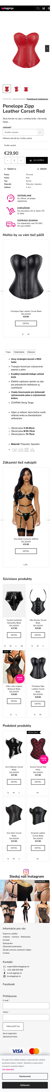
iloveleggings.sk (14, 976)
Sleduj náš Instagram (26, 876)
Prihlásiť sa (13, 1026)
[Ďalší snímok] (47, 48)
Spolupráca (7, 943)
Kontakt (6, 940)
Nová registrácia (10, 1033)
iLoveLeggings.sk (14, 973)
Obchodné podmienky (12, 946)
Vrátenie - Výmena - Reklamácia (16, 937)
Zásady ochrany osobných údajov (17, 950)
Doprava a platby (10, 933)
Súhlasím (25, 1085)
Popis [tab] (8, 352)
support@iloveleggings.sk (18, 966)
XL (22, 646)
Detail (26, 323)
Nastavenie (25, 1076)
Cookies (6, 953)
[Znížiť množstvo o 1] (7, 160)
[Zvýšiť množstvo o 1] (21, 160)
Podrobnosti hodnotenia (37, 99)
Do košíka (38, 160)
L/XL (26, 564)
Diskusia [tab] (31, 352)
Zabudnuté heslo (10, 1036)
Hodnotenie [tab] (19, 352)
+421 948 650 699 (15, 970)
